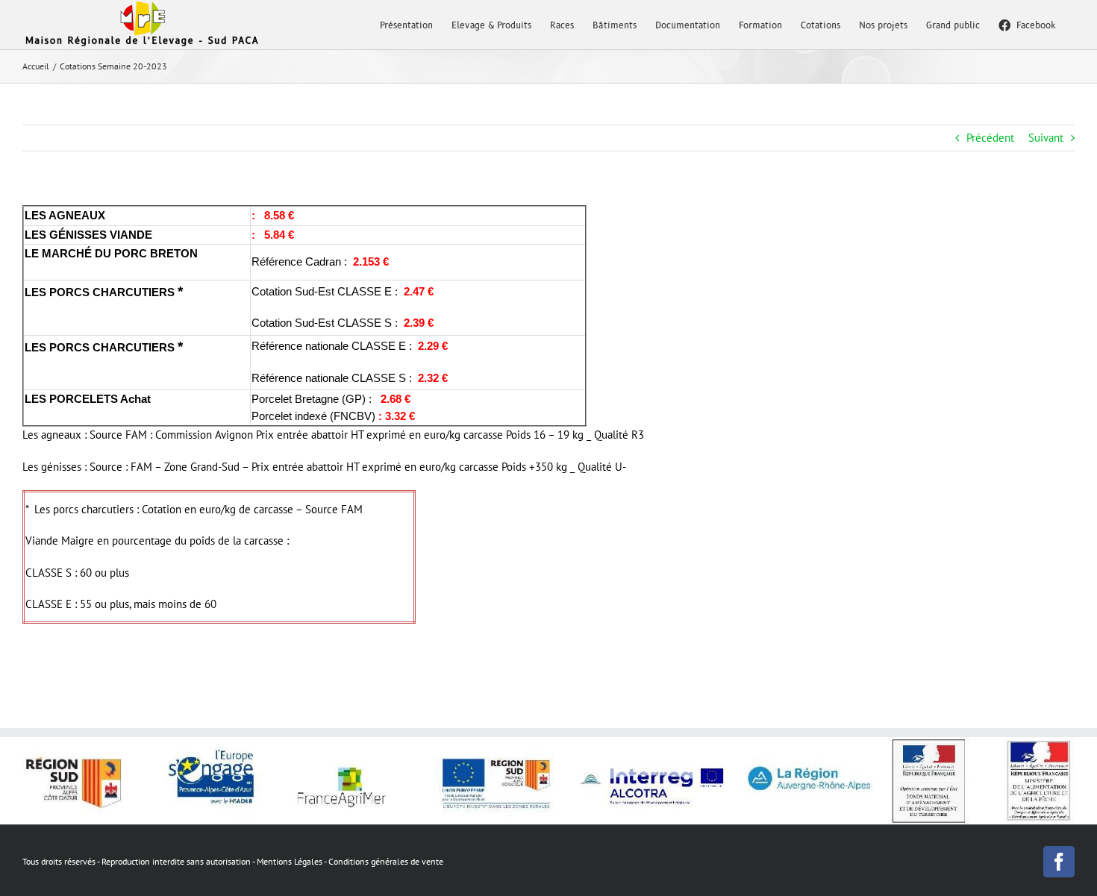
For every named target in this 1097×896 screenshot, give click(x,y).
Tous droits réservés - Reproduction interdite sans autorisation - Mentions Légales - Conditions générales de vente (232, 861)
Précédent (990, 138)
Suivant (1045, 138)
